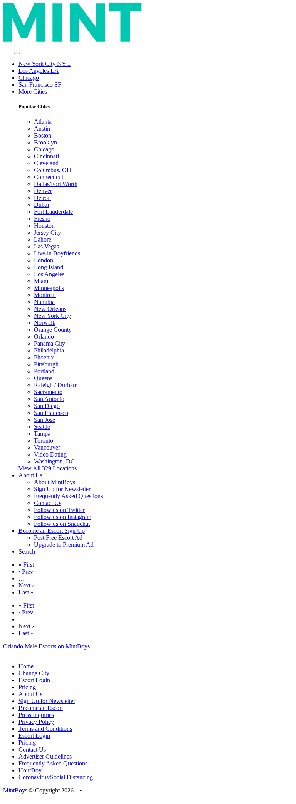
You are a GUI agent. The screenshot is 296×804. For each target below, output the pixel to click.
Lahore (42, 239)
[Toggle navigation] (17, 53)
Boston (42, 135)
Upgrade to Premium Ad (64, 544)
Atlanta (43, 121)
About (30, 475)
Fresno (42, 218)
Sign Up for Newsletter (62, 489)
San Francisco (51, 413)
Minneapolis (49, 288)
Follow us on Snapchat (62, 523)
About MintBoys (54, 482)
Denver (43, 191)
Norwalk (45, 322)
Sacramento (48, 392)
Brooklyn (45, 142)
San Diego (47, 406)
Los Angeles (49, 274)
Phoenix (44, 357)
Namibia (44, 302)
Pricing (27, 687)
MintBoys (15, 790)
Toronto (43, 440)
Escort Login (34, 680)
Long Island (48, 267)
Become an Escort (40, 708)
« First (26, 564)
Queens (43, 378)
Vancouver (47, 447)
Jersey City (47, 232)
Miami (42, 281)
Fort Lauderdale (53, 211)
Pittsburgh (46, 364)
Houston (44, 225)
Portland (44, 371)
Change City (33, 673)
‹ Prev (25, 571)
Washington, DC (54, 461)
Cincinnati (46, 156)
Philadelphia (49, 350)
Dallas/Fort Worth (55, 184)
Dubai (41, 204)
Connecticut (48, 177)
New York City (52, 315)
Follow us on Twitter (59, 510)
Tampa (42, 433)
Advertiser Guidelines (45, 756)
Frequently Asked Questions (68, 496)
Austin (42, 128)
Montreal (45, 295)
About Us (30, 694)
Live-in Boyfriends (57, 253)
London (43, 260)
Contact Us (47, 503)
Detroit (42, 198)
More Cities (32, 91)
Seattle (42, 426)
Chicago (28, 77)
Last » (26, 592)
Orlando (44, 336)
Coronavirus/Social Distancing (55, 777)
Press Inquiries (36, 715)
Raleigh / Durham (55, 385)
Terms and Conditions (45, 728)
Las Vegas (46, 246)
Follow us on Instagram (62, 517)
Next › (26, 585)
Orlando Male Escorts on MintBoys (46, 646)
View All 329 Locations (47, 468)
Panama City (49, 343)
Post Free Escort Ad (58, 537)
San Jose (44, 419)
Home (26, 666)
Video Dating (50, 454)
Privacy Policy (36, 721)
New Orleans (50, 308)
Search (26, 551)
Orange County (53, 329)
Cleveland (46, 163)
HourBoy (30, 770)
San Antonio (49, 399)
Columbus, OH (52, 170)
